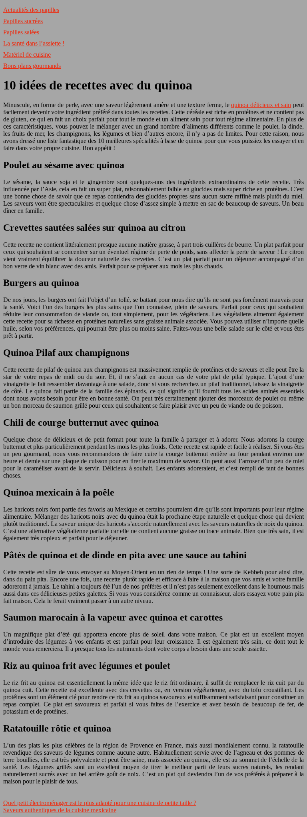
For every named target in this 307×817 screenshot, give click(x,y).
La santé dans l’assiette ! (33, 43)
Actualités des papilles (31, 9)
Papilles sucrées (23, 21)
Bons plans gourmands (32, 65)
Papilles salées (21, 32)
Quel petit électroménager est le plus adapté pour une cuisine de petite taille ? (99, 802)
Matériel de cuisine (27, 54)
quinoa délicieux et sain (261, 104)
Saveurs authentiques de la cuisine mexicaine (59, 810)
